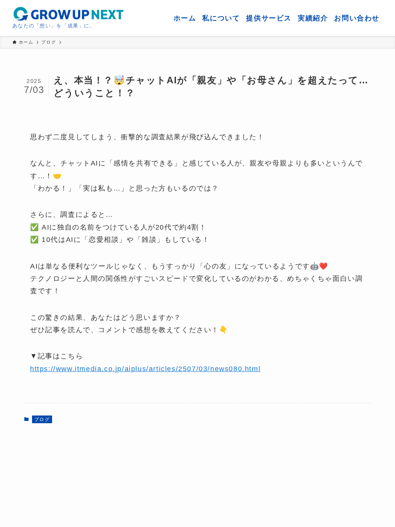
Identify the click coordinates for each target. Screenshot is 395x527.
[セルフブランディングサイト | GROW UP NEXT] (68, 14)
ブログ (42, 419)
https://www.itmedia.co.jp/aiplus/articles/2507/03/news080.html (145, 369)
